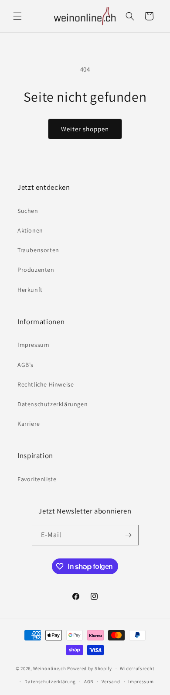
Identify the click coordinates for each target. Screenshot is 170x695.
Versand (111, 681)
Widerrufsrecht (137, 668)
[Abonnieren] (128, 535)
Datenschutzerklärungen (52, 404)
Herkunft (30, 290)
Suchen (27, 211)
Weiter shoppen (85, 129)
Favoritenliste (36, 479)
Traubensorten (38, 250)
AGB (88, 681)
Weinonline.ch (49, 668)
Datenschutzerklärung (50, 681)
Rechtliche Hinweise (45, 384)
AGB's (25, 365)
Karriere (28, 424)
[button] (17, 16)
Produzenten (35, 270)
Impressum (33, 345)
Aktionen (30, 230)
